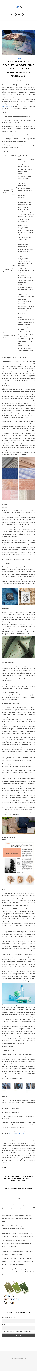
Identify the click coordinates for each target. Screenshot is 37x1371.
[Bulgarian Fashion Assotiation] (18, 8)
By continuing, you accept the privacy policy (17, 1331)
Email (3, 1324)
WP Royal (23, 1358)
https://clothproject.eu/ (16, 1133)
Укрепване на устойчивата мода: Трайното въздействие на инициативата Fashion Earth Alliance (17, 1218)
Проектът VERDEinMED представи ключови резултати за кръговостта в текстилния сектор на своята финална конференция (18, 1261)
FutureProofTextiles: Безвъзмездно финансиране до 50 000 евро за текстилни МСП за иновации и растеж (18, 1208)
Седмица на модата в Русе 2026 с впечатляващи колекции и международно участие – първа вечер (16, 1244)
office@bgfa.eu (7, 106)
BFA (5, 1167)
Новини (18, 58)
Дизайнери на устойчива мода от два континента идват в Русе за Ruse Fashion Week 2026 (18, 1272)
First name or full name (9, 1317)
